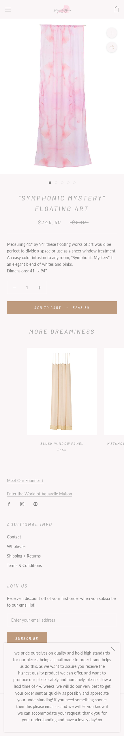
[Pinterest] (35, 503)
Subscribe (27, 638)
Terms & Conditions (24, 565)
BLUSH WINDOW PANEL (62, 443)
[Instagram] (22, 503)
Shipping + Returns (24, 555)
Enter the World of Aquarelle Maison (39, 493)
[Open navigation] (8, 9)
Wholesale (16, 546)
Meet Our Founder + (25, 480)
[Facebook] (9, 503)
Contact (14, 536)
